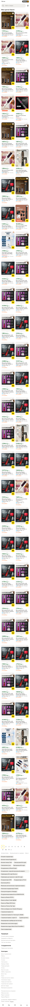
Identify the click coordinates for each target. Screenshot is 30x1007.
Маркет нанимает (5, 995)
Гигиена (3, 960)
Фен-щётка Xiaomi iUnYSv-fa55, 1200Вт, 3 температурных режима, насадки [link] (21, 60)
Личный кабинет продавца (7, 936)
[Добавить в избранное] (13, 13)
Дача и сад (3, 973)
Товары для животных (6, 981)
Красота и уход (4, 969)
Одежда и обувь (5, 963)
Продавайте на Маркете (7, 938)
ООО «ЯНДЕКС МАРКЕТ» (11, 999)
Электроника (4, 962)
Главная (3, 1005)
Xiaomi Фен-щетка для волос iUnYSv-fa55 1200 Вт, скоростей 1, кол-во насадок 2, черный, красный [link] (21, 666)
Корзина (21, 1005)
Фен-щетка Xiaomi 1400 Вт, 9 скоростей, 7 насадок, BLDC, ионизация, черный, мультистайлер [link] (21, 226)
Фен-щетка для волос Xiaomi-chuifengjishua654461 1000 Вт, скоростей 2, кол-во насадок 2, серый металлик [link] (21, 116)
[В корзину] (13, 27)
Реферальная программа (7, 948)
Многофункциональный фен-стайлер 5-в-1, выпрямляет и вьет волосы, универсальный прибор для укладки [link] (21, 779)
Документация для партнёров (8, 940)
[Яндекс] (12, 1001)
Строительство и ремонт (7, 983)
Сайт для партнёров (6, 942)
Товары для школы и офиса (7, 977)
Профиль (27, 1005)
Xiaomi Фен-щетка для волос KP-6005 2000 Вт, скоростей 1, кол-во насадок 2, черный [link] (21, 171)
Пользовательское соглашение (8, 991)
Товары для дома (5, 965)
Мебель (3, 956)
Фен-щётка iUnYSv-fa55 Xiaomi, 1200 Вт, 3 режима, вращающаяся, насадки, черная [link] (22, 89)
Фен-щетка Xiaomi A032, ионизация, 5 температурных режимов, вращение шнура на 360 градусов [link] (22, 33)
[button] (28, 6)
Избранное (15, 1005)
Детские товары (5, 985)
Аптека (3, 967)
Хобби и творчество (6, 971)
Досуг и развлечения (6, 954)
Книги (2, 975)
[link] (7, 856)
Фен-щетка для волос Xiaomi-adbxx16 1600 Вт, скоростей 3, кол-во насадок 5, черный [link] (7, 33)
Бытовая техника (5, 958)
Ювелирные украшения (6, 987)
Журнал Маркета (5, 997)
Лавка (9, 1005)
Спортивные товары (6, 979)
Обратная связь (5, 993)
